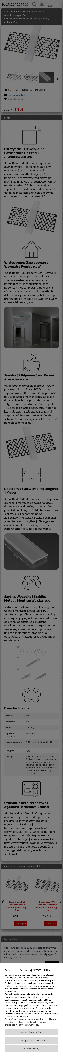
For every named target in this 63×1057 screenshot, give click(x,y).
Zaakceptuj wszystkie (31, 1032)
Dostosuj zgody (31, 1048)
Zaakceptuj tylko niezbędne (31, 1040)
